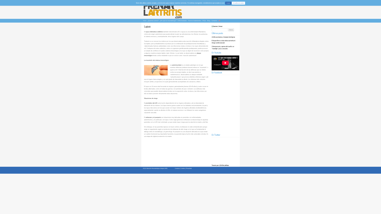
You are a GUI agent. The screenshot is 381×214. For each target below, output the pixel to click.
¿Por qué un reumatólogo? (168, 21)
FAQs (204, 21)
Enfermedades (182, 21)
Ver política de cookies (238, 3)
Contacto (214, 21)
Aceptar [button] (228, 3)
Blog (208, 21)
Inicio (144, 21)
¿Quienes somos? (153, 21)
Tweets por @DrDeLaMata (220, 165)
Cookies (183, 168)
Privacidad (189, 168)
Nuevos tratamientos (194, 21)
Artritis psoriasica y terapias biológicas (223, 37)
